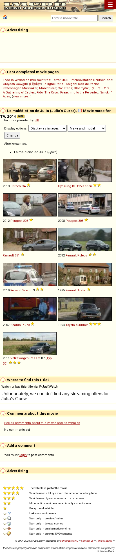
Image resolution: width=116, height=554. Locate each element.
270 (27, 325)
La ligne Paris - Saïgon (59, 84)
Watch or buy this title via (20, 386)
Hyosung (64, 186)
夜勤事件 (35, 84)
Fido (40, 92)
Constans (65, 88)
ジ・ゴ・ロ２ (100, 88)
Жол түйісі (82, 88)
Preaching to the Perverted (79, 92)
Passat (35, 358)
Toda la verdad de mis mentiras (26, 80)
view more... (21, 96)
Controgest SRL (69, 540)
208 (25, 221)
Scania (15, 325)
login (23, 455)
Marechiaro (47, 88)
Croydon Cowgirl (15, 84)
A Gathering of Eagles (19, 92)
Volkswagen (19, 358)
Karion (87, 186)
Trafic (81, 290)
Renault (8, 255)
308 (80, 221)
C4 (24, 186)
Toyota (70, 325)
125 (79, 186)
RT (74, 186)
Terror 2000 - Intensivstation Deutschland (82, 80)
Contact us (87, 540)
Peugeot (16, 221)
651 (17, 255)
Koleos (82, 255)
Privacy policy (104, 540)
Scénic (27, 290)
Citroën (15, 186)
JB (37, 120)
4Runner (82, 325)
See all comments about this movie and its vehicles (42, 423)
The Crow (51, 92)
